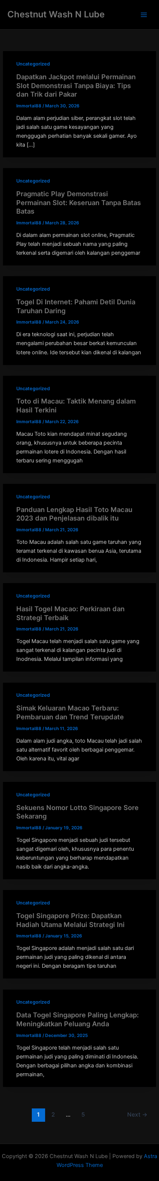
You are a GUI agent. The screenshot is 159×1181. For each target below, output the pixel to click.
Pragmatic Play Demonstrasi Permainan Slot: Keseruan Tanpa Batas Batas (78, 202)
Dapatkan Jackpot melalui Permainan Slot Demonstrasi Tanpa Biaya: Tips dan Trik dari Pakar (76, 85)
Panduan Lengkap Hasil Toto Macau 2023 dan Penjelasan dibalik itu (74, 513)
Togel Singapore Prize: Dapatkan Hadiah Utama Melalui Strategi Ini (70, 920)
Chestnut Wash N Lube (56, 14)
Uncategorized (33, 64)
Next (137, 1114)
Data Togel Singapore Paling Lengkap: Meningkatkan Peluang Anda (77, 1019)
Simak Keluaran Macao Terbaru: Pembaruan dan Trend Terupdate (70, 712)
